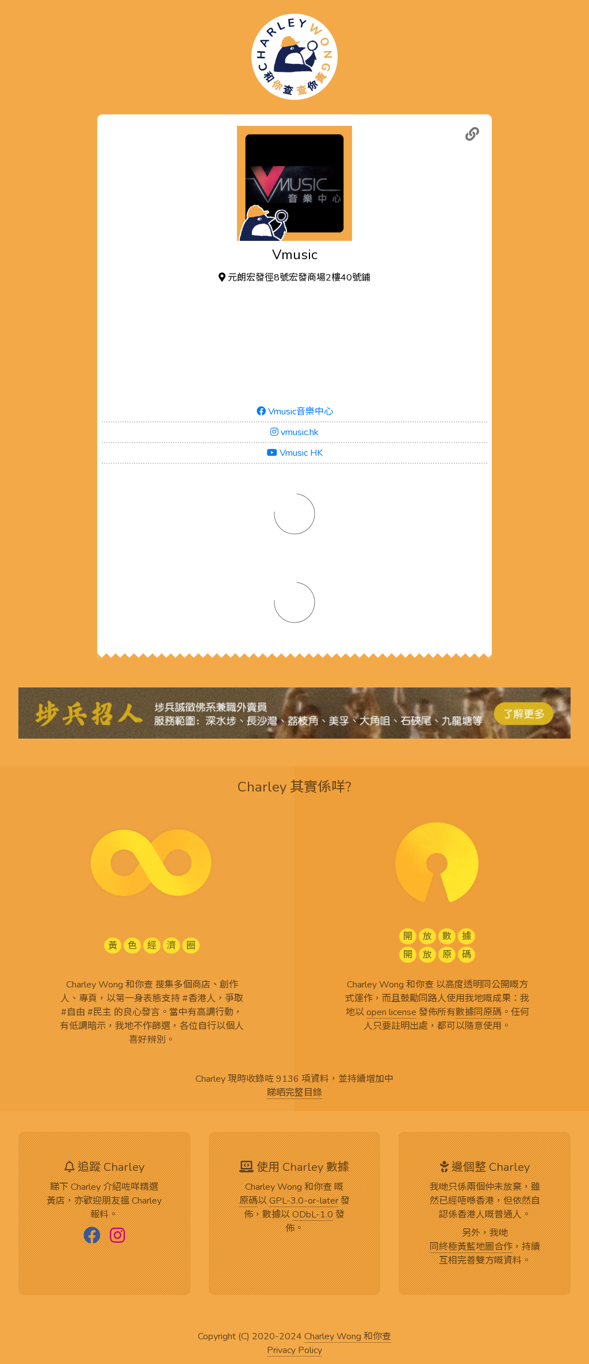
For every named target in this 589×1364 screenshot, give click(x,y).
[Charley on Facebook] (92, 1236)
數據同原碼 (479, 1013)
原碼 (248, 1201)
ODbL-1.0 (312, 1215)
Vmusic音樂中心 (299, 411)
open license (391, 1013)
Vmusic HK (300, 453)
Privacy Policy (294, 1351)
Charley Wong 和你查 (347, 1337)
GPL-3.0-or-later (303, 1201)
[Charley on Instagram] (117, 1236)
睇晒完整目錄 (294, 1093)
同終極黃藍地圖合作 (471, 1247)
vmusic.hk (298, 432)
